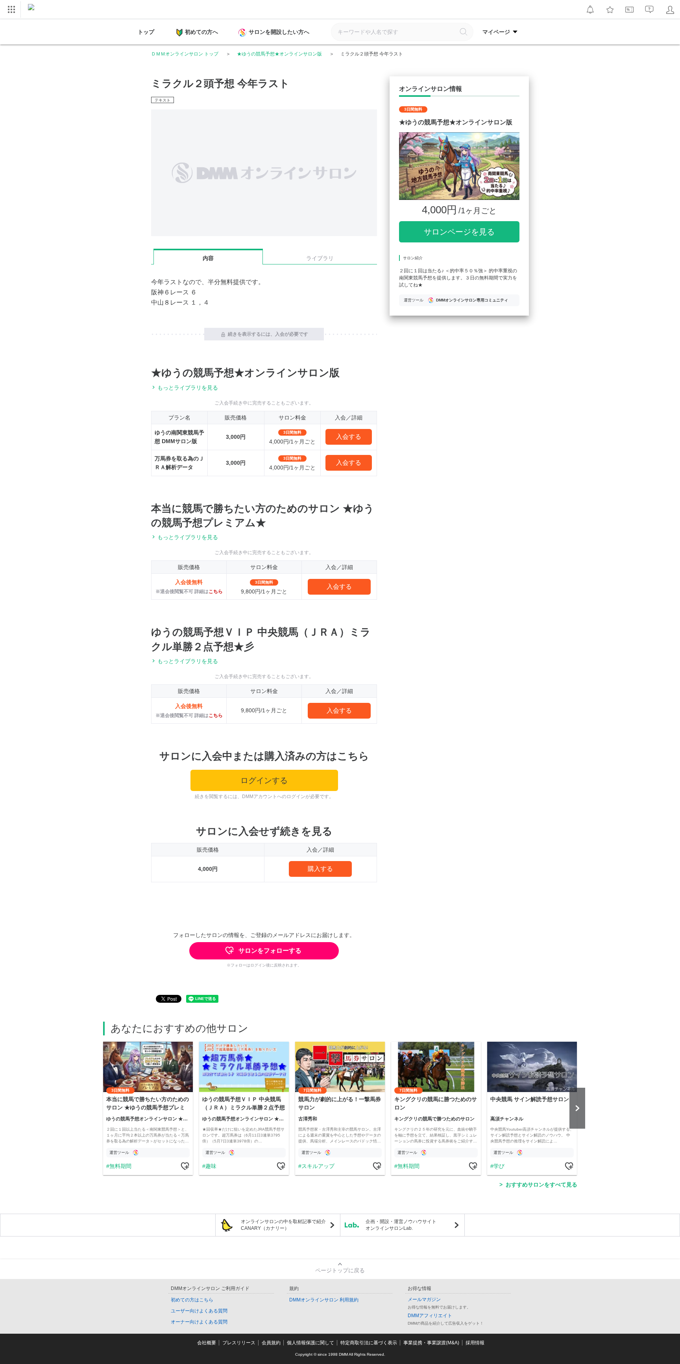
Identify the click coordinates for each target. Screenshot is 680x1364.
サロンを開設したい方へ (279, 32)
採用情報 (475, 1343)
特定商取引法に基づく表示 (368, 1343)
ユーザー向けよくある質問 (199, 1311)
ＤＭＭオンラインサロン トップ (184, 54)
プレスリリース (238, 1343)
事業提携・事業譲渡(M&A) (431, 1343)
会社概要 (206, 1343)
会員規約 (271, 1343)
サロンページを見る (459, 231)
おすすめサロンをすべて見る (541, 1184)
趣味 (210, 1166)
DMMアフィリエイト (430, 1315)
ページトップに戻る (340, 1270)
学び (498, 1166)
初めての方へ (201, 32)
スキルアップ (317, 1166)
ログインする (264, 780)
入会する (348, 436)
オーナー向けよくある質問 (199, 1322)
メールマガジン (424, 1299)
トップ (146, 32)
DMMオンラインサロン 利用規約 (323, 1300)
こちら (216, 591)
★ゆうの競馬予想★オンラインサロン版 (279, 54)
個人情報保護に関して (310, 1343)
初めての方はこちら (192, 1300)
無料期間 (120, 1166)
